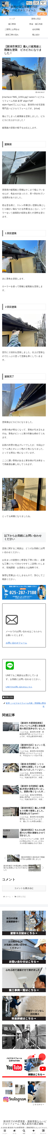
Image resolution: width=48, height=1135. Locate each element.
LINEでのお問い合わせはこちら (19, 687)
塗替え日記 (9, 697)
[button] (43, 638)
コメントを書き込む (24, 888)
